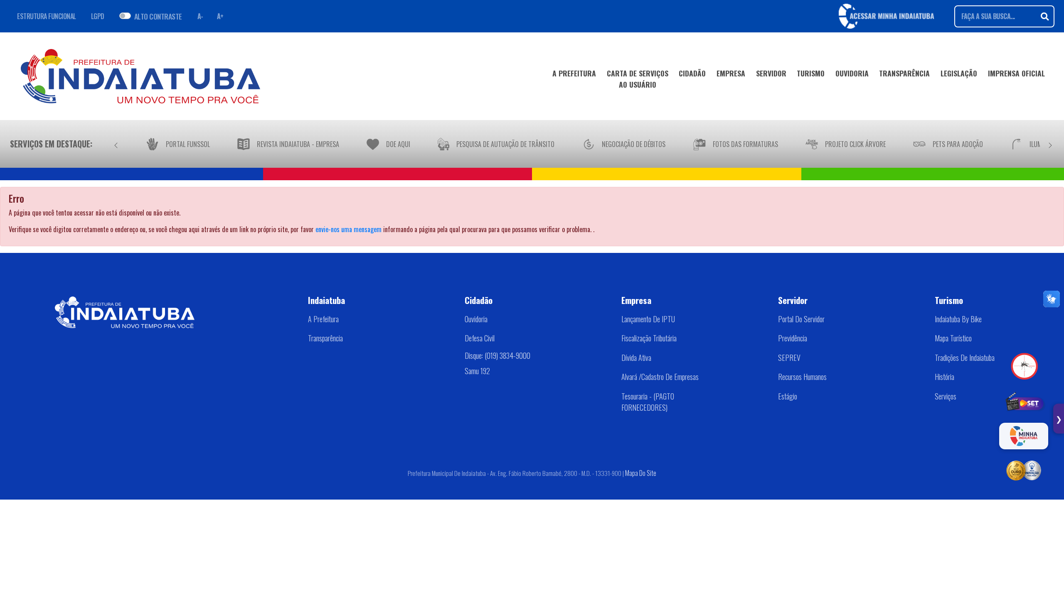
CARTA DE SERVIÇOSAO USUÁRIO (637, 78)
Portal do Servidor (801, 319)
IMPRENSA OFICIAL (1016, 73)
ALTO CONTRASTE (158, 16)
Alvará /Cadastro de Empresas (660, 376)
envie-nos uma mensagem (348, 229)
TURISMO (811, 73)
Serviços (945, 396)
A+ (220, 16)
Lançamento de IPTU (648, 319)
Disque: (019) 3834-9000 (497, 355)
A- (200, 16)
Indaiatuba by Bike (958, 319)
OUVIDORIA (852, 73)
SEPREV (789, 357)
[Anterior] (116, 144)
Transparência (325, 338)
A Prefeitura (323, 319)
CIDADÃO (692, 73)
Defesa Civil (480, 338)
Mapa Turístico (953, 338)
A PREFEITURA (574, 73)
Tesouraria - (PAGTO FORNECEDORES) (647, 402)
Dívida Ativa (636, 357)
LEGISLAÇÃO (959, 73)
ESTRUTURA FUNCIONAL (46, 16)
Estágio (787, 396)
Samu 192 (477, 370)
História (944, 376)
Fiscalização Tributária (649, 338)
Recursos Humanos (802, 376)
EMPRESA (731, 73)
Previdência (792, 338)
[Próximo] (1050, 144)
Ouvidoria (476, 319)
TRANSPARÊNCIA (904, 73)
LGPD (97, 16)
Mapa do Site (640, 473)
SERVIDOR (771, 73)
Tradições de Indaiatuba (965, 357)
